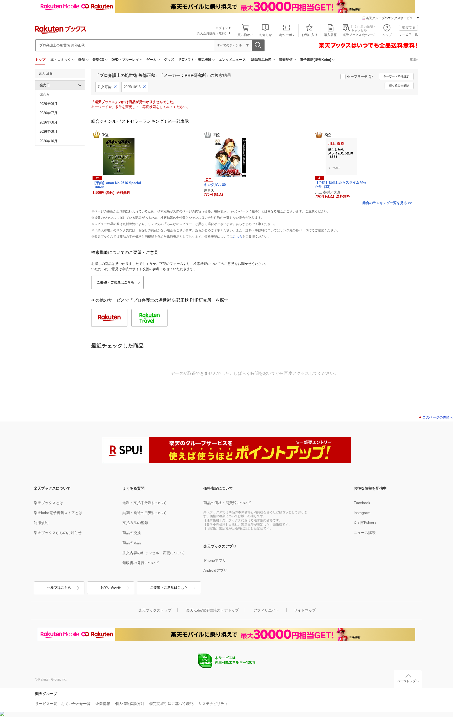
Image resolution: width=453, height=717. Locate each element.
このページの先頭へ (437, 417)
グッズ (169, 60)
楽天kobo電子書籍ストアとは (58, 513)
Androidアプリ (215, 570)
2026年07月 (48, 113)
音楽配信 (286, 60)
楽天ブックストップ (154, 610)
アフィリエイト (266, 610)
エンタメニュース (232, 60)
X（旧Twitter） (366, 523)
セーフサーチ (357, 76)
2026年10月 (48, 141)
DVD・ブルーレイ (125, 60)
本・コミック (61, 60)
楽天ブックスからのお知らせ (58, 533)
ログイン (221, 28)
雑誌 (81, 60)
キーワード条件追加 (396, 76)
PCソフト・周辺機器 (195, 60)
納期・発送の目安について (144, 513)
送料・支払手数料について (144, 503)
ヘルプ (387, 35)
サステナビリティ (213, 704)
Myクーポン (286, 35)
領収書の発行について (140, 563)
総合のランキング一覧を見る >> (387, 203)
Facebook (362, 503)
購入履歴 (330, 35)
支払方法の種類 (135, 523)
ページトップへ (408, 681)
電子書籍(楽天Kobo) (315, 60)
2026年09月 (48, 131)
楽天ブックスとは (48, 503)
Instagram (362, 513)
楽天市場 (408, 27)
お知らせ (265, 35)
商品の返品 (131, 543)
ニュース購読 (365, 533)
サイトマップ (305, 610)
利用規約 (41, 523)
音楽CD (98, 60)
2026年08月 (48, 122)
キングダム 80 (215, 185)
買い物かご (245, 35)
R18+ (414, 60)
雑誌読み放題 (261, 60)
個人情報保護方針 (129, 704)
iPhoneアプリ (214, 560)
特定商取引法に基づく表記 (171, 704)
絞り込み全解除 (399, 85)
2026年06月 (48, 104)
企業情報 (102, 704)
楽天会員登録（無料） (212, 33)
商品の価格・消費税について (227, 503)
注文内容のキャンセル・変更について (153, 553)
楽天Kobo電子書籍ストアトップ (212, 610)
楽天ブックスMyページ (359, 35)
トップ (40, 60)
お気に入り (309, 35)
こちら (237, 236)
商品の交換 (131, 533)
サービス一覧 (408, 34)
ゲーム (151, 60)
